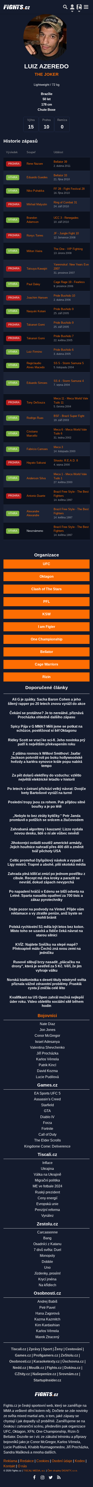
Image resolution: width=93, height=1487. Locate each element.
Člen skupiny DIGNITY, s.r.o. (62, 1470)
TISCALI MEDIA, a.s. (34, 1470)
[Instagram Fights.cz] (42, 1477)
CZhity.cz (22, 1374)
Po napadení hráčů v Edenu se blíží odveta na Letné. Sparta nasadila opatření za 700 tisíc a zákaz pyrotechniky (46, 896)
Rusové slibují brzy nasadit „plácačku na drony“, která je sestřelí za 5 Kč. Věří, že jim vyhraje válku (47, 966)
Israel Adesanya (47, 1041)
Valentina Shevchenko (47, 1047)
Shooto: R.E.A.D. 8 (66, 460)
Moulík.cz (36, 1368)
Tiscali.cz (18, 1349)
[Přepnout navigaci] (72, 7)
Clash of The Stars (46, 589)
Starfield (47, 1105)
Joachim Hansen (37, 297)
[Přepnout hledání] (65, 7)
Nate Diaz (47, 1024)
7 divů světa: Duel (47, 1250)
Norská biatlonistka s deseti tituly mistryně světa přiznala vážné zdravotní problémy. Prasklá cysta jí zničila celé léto (46, 984)
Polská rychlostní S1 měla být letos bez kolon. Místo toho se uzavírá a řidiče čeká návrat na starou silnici (46, 931)
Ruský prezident (47, 1192)
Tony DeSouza (36, 402)
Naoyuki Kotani (36, 311)
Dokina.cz (72, 1368)
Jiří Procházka (47, 1053)
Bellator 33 (60, 175)
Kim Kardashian (47, 1325)
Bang (47, 1238)
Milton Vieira (34, 251)
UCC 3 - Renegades (66, 217)
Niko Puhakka (35, 190)
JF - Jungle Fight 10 (66, 233)
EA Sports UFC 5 (47, 1093)
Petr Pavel (47, 1307)
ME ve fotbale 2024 (47, 1186)
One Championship (47, 639)
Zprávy (34, 1349)
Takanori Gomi (36, 324)
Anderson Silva (36, 478)
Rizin (46, 677)
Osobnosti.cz (20, 1361)
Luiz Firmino (34, 351)
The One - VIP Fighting (68, 249)
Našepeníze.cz (44, 1374)
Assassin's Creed (47, 1099)
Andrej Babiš (47, 1301)
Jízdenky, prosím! (47, 1273)
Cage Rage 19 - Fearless (69, 282)
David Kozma (47, 1071)
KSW (46, 614)
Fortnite (47, 1128)
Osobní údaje (62, 1461)
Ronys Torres (35, 235)
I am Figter (46, 627)
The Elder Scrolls (47, 1140)
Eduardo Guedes (37, 177)
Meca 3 (58, 447)
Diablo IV (47, 1117)
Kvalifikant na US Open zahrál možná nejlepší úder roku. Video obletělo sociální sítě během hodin (47, 1001)
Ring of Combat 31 (65, 202)
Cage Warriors (46, 664)
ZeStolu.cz (69, 1355)
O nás (22, 1466)
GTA (47, 1111)
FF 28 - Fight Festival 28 (69, 188)
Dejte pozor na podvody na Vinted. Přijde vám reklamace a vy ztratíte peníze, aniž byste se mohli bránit (46, 913)
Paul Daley (33, 284)
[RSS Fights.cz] (59, 1477)
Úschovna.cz (73, 1361)
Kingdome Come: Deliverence (47, 1146)
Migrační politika (47, 1180)
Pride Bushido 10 (64, 295)
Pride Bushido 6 (64, 349)
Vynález (47, 1215)
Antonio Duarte (36, 495)
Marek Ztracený (47, 1337)
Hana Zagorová (47, 1313)
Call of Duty (47, 1134)
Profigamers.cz (46, 1355)
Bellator (46, 652)
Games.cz (23, 1355)
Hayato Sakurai (36, 462)
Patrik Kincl (47, 1065)
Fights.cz (54, 1368)
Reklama (10, 1461)
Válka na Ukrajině (47, 1174)
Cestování (73, 1349)
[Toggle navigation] (86, 7)
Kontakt (9, 1466)
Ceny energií (47, 1198)
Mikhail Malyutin (37, 204)
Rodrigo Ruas (35, 418)
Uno (47, 1267)
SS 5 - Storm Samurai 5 (69, 363)
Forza (47, 1123)
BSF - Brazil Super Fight (69, 416)
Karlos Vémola (47, 1059)
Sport (47, 1349)
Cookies (42, 1461)
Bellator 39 (60, 161)
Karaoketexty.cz (47, 1361)
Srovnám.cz (68, 1374)
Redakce (27, 1461)
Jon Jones (47, 1030)
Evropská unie (47, 1204)
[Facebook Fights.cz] (34, 1477)
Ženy (59, 1349)
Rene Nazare (35, 163)
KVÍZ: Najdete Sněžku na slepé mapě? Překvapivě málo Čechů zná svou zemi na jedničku (47, 949)
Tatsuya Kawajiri (37, 268)
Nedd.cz (19, 1368)
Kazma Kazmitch (47, 1319)
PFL (46, 601)
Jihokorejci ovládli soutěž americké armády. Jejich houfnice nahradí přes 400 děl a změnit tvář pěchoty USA (46, 847)
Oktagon (47, 576)
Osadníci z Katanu (47, 1244)
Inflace (47, 1163)
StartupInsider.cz (47, 1380)
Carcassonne (47, 1232)
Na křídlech (47, 1285)
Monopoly (47, 1255)
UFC (46, 564)
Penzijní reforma (47, 1210)
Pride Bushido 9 (64, 309)
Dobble (47, 1262)
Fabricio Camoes (37, 449)
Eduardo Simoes (37, 382)
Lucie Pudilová (47, 1077)
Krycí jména (47, 1279)
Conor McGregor (47, 1035)
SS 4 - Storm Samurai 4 (69, 381)
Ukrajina (47, 1168)
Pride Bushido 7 (64, 336)
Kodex (80, 1461)
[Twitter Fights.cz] (50, 1477)
